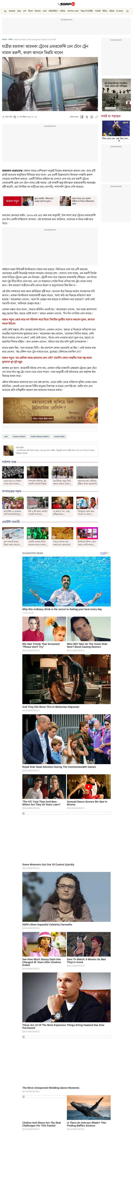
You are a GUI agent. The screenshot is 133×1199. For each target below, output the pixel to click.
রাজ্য (19, 11)
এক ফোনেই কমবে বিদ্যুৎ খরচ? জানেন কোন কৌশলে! (11, 544)
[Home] (66, 4)
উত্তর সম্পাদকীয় (87, 11)
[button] (58, 11)
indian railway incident (40, 436)
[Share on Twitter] (86, 117)
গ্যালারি (97, 11)
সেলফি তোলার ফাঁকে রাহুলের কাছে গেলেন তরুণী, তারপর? (36, 544)
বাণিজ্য (62, 11)
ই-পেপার (119, 11)
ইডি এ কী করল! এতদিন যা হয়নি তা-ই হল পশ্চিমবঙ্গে (37, 514)
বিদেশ (30, 11)
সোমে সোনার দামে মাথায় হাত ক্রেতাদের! (62, 543)
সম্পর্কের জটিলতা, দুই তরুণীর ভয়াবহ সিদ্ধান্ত (37, 482)
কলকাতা (12, 11)
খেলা (44, 11)
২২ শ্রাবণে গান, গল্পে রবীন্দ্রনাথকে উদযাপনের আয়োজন (61, 514)
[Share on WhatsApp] (91, 117)
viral (6, 436)
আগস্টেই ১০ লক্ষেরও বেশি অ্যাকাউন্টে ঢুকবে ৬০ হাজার (13, 514)
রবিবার (111, 11)
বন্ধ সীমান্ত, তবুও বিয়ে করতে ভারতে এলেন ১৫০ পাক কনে (62, 484)
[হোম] (5, 11)
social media (59, 436)
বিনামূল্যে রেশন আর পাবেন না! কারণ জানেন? (86, 514)
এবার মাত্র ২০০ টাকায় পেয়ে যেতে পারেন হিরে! (12, 484)
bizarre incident (19, 436)
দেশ (24, 11)
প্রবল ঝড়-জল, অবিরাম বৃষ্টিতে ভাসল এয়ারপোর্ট (87, 482)
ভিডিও (104, 11)
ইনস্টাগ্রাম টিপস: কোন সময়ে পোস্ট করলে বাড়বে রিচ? (87, 544)
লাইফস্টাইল (53, 11)
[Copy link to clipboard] (96, 117)
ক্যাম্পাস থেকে (73, 11)
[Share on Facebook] (81, 117)
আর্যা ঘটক (8, 116)
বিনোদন (38, 11)
